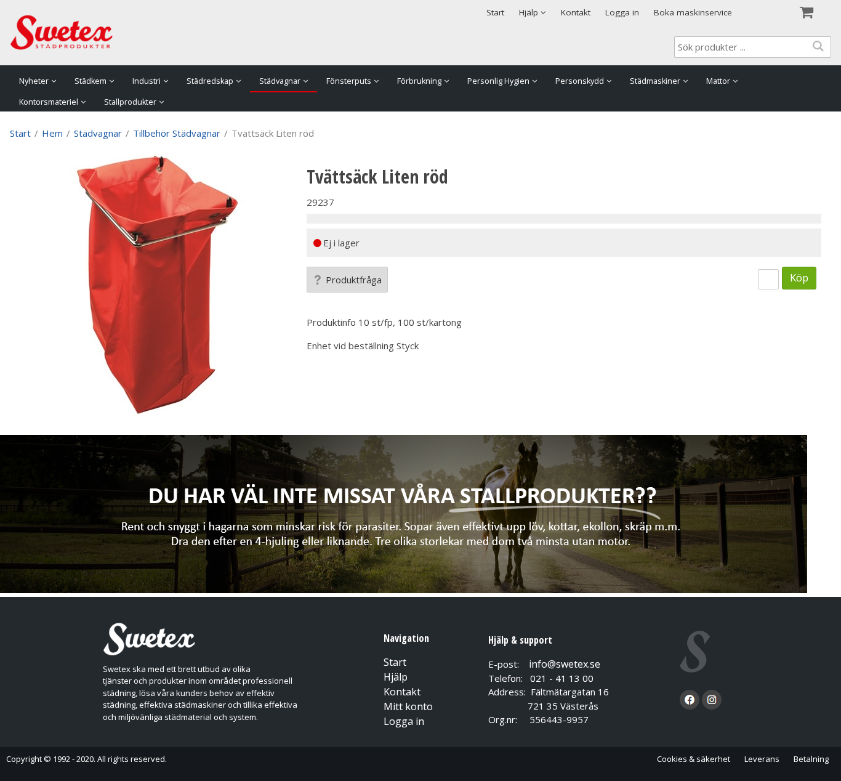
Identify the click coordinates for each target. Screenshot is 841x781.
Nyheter (34, 81)
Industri (146, 81)
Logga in (622, 12)
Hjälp (396, 677)
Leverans (761, 758)
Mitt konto (408, 706)
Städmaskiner (655, 81)
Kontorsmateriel (48, 102)
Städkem (90, 81)
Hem (52, 133)
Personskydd (579, 81)
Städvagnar (279, 81)
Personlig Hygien (498, 81)
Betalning (811, 758)
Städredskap (210, 81)
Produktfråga (354, 279)
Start (495, 12)
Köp (799, 277)
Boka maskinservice (693, 12)
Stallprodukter (130, 102)
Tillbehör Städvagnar (176, 133)
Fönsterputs (348, 81)
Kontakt (575, 12)
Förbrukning (419, 81)
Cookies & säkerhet (693, 758)
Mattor (718, 81)
